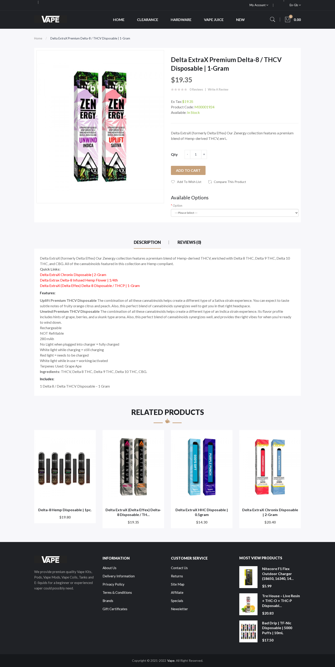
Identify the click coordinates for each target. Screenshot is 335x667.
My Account (258, 5)
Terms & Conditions (117, 592)
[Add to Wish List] (89, 436)
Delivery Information (119, 576)
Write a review (218, 89)
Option (177, 205)
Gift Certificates (115, 609)
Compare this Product (230, 182)
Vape (171, 660)
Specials (177, 601)
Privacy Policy (113, 584)
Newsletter (179, 609)
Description (147, 242)
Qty (174, 154)
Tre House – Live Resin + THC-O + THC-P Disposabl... (281, 601)
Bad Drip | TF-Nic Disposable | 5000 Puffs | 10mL (277, 628)
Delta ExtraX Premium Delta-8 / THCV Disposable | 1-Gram (90, 38)
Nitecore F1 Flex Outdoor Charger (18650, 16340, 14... (278, 573)
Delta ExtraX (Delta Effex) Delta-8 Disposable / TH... (133, 512)
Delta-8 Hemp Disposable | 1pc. (65, 510)
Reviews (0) (189, 242)
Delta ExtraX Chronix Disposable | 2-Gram (270, 512)
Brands (108, 601)
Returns (177, 576)
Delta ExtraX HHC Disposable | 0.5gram (201, 512)
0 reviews (196, 89)
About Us (109, 568)
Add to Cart (188, 170)
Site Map (177, 584)
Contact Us (179, 568)
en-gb (294, 5)
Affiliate (177, 592)
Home (38, 38)
